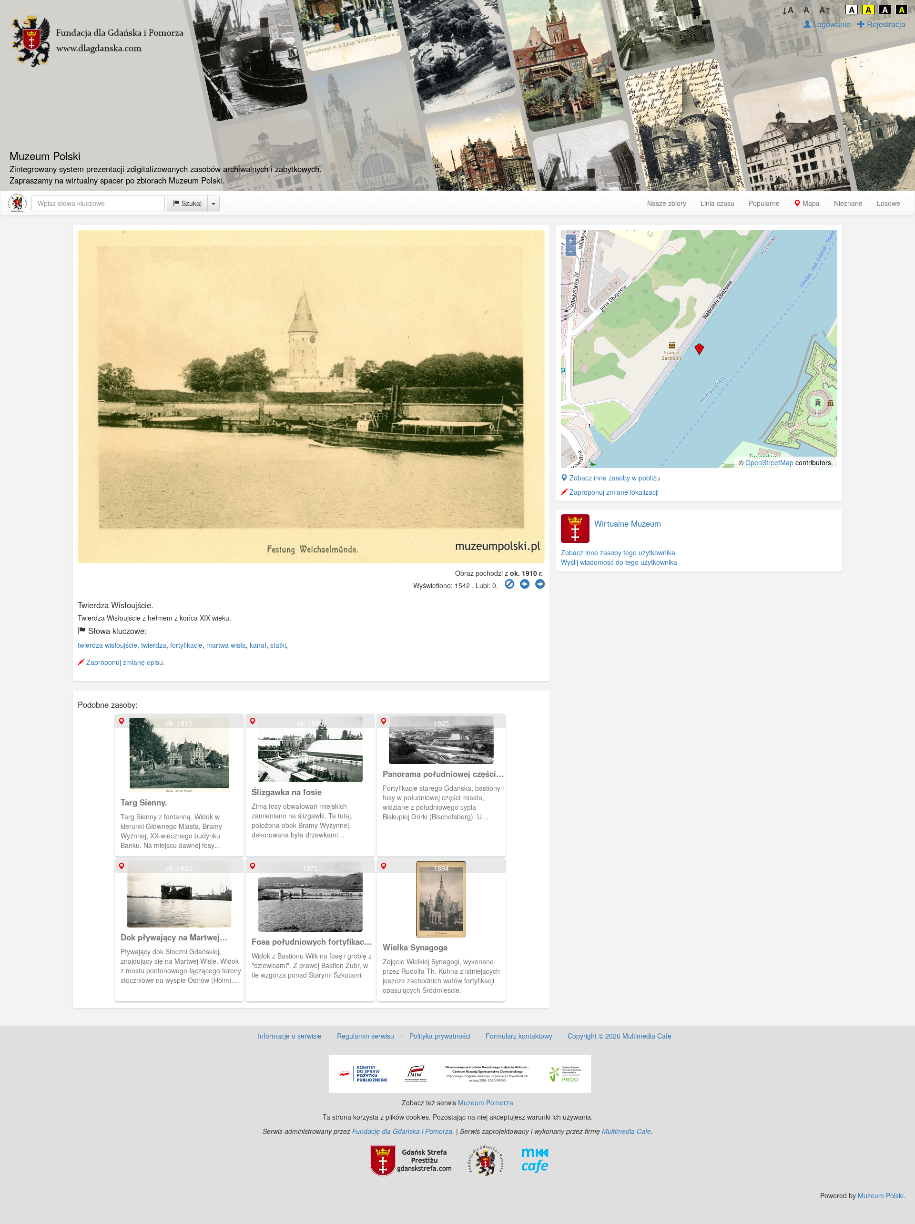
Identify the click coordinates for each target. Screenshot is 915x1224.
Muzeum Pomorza (485, 1102)
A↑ (825, 9)
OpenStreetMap (769, 462)
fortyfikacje (186, 645)
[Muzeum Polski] (17, 203)
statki (278, 645)
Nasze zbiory (666, 203)
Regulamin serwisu (365, 1035)
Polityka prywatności (439, 1035)
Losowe (888, 203)
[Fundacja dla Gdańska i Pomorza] (485, 1159)
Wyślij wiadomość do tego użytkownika (619, 562)
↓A (787, 9)
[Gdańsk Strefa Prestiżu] (410, 1159)
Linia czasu (717, 203)
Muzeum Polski (881, 1195)
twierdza (153, 645)
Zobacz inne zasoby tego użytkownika (618, 552)
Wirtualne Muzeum (627, 523)
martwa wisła (226, 645)
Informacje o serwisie (290, 1035)
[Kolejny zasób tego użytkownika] (540, 584)
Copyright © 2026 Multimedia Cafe (619, 1035)
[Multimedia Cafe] (534, 1159)
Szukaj (191, 203)
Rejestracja (885, 24)
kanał (258, 645)
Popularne (764, 203)
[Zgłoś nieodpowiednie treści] (509, 584)
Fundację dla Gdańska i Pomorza (402, 1131)
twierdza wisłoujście (107, 645)
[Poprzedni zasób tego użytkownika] (524, 584)
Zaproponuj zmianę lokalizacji (613, 492)
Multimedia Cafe (626, 1131)
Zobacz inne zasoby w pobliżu (614, 477)
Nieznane (848, 203)
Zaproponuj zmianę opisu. (124, 662)
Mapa (810, 203)
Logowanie (831, 24)
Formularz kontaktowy (519, 1035)
